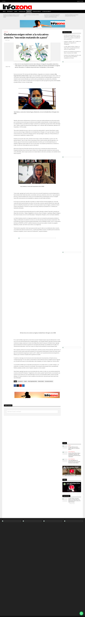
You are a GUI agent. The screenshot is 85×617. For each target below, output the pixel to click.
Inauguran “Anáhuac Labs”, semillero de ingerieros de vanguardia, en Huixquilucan (72, 43)
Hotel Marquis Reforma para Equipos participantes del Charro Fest (51, 15)
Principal (73, 451)
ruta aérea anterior (49, 381)
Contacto (3, 1)
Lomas (15, 11)
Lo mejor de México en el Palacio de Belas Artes (10, 15)
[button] (81, 613)
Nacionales (10, 11)
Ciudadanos (20, 381)
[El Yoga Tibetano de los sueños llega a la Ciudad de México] (65, 447)
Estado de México (46, 11)
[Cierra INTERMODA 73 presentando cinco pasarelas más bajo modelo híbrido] (65, 460)
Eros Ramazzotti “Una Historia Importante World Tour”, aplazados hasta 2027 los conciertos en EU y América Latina (31, 16)
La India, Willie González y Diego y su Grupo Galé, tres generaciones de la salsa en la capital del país (72, 48)
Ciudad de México (37, 11)
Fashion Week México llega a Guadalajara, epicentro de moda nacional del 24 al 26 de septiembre (74, 455)
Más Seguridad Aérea (32, 381)
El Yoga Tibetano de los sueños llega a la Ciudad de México (73, 448)
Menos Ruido (41, 381)
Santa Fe (29, 11)
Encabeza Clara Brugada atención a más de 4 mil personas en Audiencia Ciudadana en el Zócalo (72, 57)
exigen (25, 381)
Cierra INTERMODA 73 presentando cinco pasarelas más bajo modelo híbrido (74, 461)
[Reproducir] (64, 475)
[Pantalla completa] (79, 475)
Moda (69, 445)
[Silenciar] (77, 475)
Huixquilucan (22, 11)
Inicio (4, 11)
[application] (71, 471)
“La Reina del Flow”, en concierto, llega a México (72, 15)
